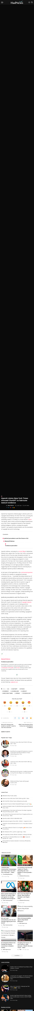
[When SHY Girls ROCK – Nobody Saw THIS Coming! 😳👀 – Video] (5, 988)
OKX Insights (11, 667)
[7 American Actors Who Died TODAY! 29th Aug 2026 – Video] (5, 763)
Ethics (22, 689)
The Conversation (7, 900)
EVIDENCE (5, 691)
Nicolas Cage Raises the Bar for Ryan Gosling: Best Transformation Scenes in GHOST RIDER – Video (21, 997)
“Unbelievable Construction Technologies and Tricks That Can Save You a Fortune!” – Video (8, 870)
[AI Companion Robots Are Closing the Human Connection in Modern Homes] (8, 935)
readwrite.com (14, 682)
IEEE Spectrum (23, 923)
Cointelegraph (4, 667)
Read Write (11, 505)
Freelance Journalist (11, 545)
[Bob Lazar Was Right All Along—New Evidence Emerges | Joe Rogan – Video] (25, 886)
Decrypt (18, 667)
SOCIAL (4, 891)
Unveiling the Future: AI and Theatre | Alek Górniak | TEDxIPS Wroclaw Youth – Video (25, 945)
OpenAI (18, 693)
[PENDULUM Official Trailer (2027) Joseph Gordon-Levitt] (5, 783)
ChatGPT (14, 689)
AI (1, 496)
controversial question (26, 572)
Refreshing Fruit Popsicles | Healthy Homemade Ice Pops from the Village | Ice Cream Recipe (21, 772)
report (30, 519)
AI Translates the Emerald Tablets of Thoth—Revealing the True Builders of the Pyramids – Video (25, 871)
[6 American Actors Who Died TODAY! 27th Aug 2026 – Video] (5, 744)
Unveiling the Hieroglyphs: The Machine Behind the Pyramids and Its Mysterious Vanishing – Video (21, 977)
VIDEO (10, 865)
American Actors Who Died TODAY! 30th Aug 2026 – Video (16, 798)
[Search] (32, 2)
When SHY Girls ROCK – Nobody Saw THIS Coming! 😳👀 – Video (20, 987)
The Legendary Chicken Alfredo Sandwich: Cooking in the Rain (17, 834)
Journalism (15, 691)
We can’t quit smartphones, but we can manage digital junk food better (8, 920)
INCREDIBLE (5, 865)
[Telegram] (12, 508)
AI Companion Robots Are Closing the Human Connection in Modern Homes (8, 945)
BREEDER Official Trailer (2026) (10, 795)
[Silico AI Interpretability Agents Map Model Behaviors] (25, 911)
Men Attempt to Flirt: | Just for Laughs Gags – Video (14, 831)
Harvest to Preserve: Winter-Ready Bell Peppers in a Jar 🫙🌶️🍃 (17, 804)
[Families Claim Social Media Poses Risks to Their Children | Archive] (5, 969)
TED (20, 949)
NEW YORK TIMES (8, 693)
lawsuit (24, 691)
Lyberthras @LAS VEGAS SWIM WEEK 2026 (12, 818)
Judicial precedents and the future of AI (16, 538)
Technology (27, 693)
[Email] (14, 508)
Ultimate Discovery (24, 875)
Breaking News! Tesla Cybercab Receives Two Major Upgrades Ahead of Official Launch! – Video (17, 811)
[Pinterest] (10, 508)
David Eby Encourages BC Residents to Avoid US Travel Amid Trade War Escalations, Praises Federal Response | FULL (21, 753)
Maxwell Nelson (9, 541)
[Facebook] (7, 508)
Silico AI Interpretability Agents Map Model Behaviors (24, 919)
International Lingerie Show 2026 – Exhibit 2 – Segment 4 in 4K (17, 821)
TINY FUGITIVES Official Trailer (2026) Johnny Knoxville (15, 801)
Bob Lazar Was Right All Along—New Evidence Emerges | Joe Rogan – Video (24, 896)
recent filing (22, 551)
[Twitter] (9, 508)
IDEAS (19, 940)
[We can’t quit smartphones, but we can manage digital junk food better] (8, 911)
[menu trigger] (2, 2)
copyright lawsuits (26, 602)
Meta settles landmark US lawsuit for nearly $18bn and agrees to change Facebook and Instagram (8, 896)
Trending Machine (7, 874)
